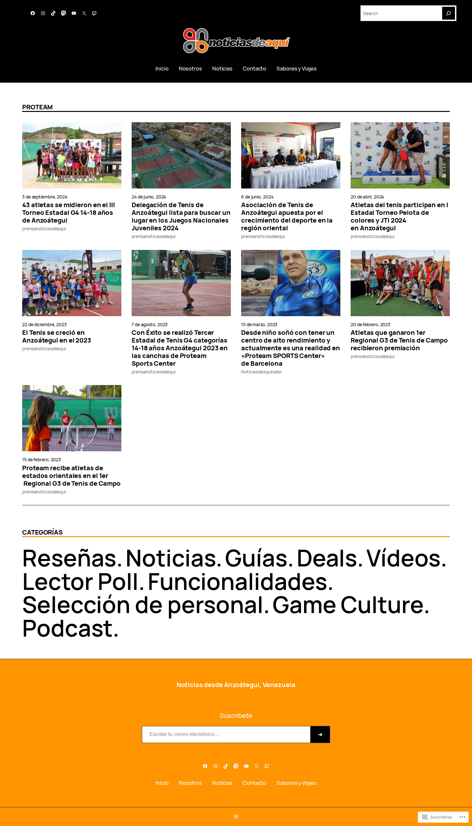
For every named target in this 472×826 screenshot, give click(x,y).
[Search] (448, 13)
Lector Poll (80, 581)
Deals (327, 557)
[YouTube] (73, 13)
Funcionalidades (238, 581)
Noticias (171, 557)
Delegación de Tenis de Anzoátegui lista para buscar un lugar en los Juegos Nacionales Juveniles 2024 (181, 216)
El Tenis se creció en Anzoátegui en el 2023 (56, 336)
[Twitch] (94, 13)
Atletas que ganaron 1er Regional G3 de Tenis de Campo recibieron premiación (399, 340)
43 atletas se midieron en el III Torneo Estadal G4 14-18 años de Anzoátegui (68, 212)
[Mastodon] (63, 13)
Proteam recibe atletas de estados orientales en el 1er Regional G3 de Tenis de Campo (71, 475)
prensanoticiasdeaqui (44, 228)
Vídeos (403, 557)
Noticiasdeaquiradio (261, 372)
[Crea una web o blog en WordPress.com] (236, 816)
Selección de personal (142, 604)
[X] (84, 13)
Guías (256, 557)
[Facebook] (32, 13)
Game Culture (348, 604)
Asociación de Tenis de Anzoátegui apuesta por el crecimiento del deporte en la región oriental (287, 216)
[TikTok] (53, 13)
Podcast (67, 627)
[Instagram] (43, 13)
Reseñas (69, 557)
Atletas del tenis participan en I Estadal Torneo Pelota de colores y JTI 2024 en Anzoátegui (399, 216)
